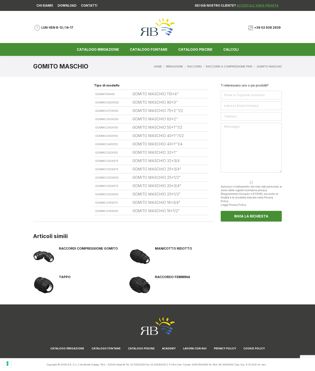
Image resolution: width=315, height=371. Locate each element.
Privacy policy (225, 348)
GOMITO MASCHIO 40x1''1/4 (157, 144)
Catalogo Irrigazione (67, 348)
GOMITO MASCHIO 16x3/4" (156, 202)
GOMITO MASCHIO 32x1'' (154, 152)
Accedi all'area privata (258, 5)
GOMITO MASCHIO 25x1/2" (156, 177)
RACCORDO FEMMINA (172, 277)
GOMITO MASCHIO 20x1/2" (156, 194)
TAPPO (64, 277)
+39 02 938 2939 (267, 27)
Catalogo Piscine (141, 348)
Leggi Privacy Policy (233, 204)
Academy (169, 348)
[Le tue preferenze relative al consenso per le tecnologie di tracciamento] (7, 363)
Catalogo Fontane (106, 348)
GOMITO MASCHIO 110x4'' (155, 94)
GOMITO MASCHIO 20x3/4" (156, 186)
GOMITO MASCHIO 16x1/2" (156, 211)
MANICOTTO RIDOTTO (173, 248)
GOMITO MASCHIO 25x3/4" (156, 169)
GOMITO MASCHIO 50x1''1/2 (157, 127)
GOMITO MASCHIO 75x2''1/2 (157, 111)
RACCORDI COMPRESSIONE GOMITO (88, 248)
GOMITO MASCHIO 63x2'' (155, 119)
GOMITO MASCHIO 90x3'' (155, 102)
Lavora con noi (195, 348)
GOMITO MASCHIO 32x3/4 (156, 161)
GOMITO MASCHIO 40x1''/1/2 (158, 136)
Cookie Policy (254, 348)
